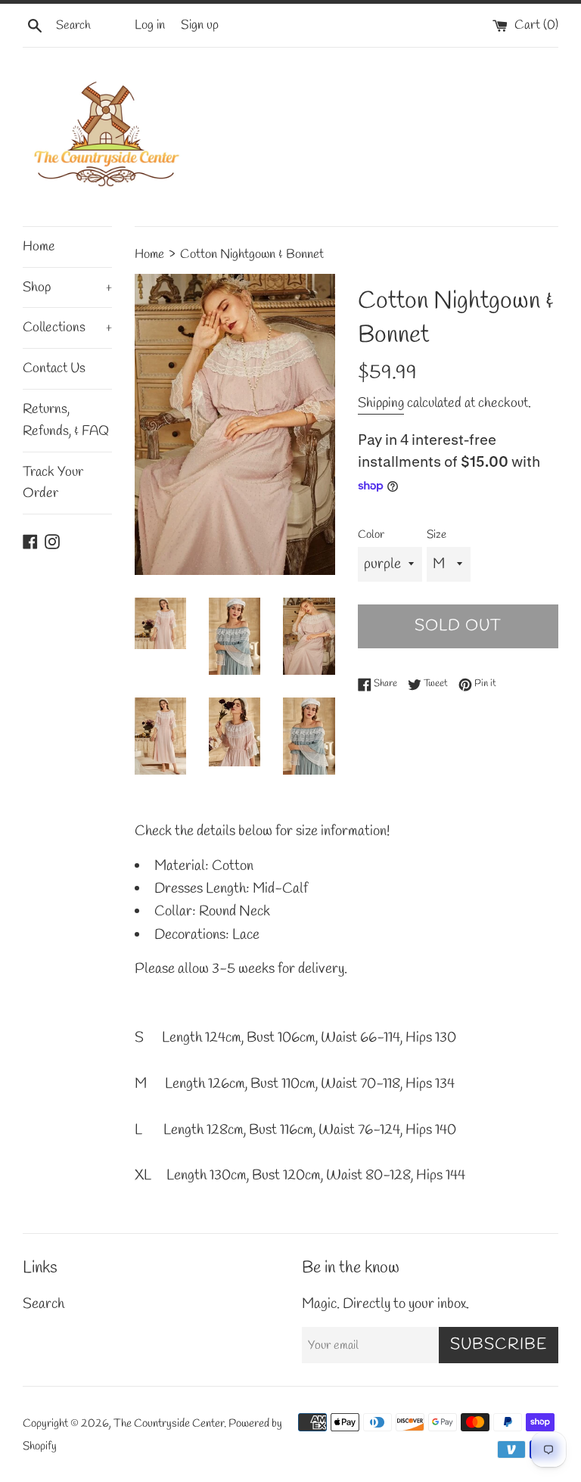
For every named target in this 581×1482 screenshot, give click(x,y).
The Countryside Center (168, 1423)
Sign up (200, 25)
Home (39, 247)
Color (371, 534)
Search (43, 1304)
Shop (67, 287)
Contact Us (54, 368)
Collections (67, 327)
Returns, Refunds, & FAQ (66, 420)
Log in (150, 25)
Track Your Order (53, 483)
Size (436, 534)
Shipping (381, 403)
